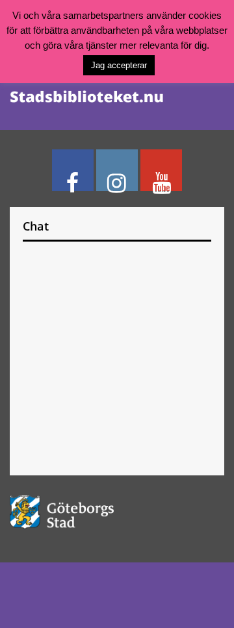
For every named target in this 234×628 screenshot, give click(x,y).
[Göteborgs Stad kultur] (117, 512)
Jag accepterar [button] (119, 65)
